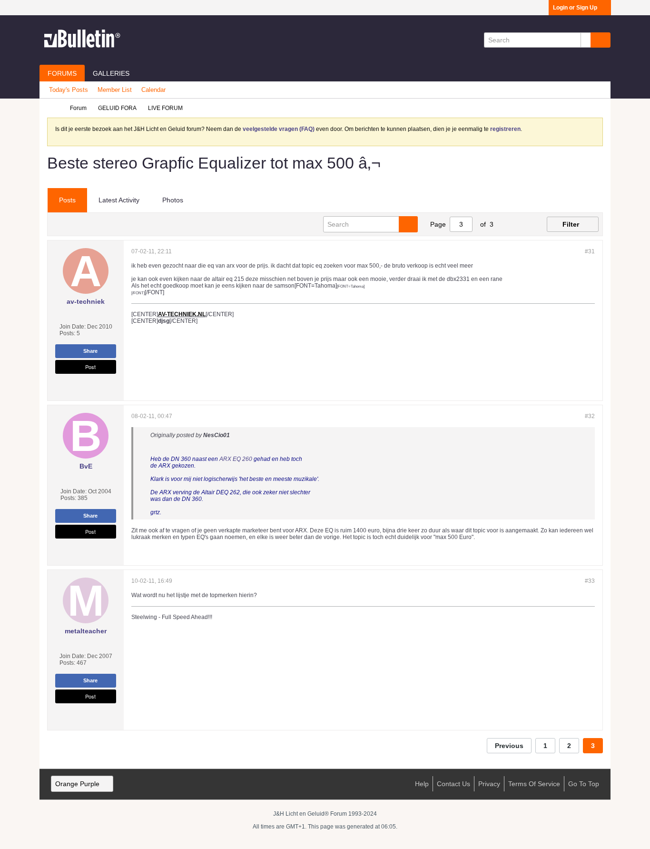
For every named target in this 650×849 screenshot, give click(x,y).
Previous (509, 745)
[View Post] (235, 435)
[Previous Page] (506, 224)
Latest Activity (118, 200)
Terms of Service (534, 784)
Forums (62, 73)
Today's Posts (68, 89)
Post (90, 366)
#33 (590, 581)
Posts (67, 200)
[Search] (601, 40)
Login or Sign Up (575, 7)
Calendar (153, 89)
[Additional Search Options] (586, 40)
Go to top (583, 784)
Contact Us (453, 784)
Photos (172, 200)
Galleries (111, 73)
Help (422, 784)
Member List (115, 89)
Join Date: (72, 326)
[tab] (67, 200)
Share (90, 351)
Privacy (489, 784)
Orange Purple (77, 784)
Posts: (67, 333)
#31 (590, 251)
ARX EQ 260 (235, 459)
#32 (590, 416)
